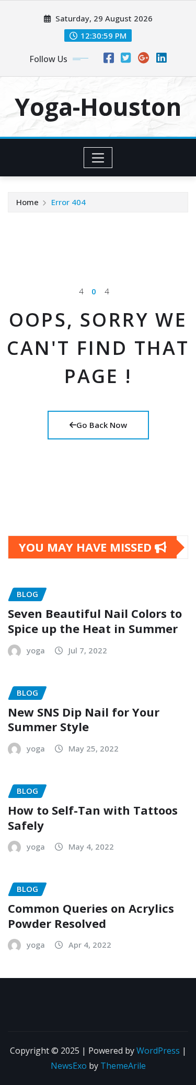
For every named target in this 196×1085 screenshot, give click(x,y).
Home (27, 202)
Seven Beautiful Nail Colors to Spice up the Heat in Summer (95, 620)
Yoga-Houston (98, 106)
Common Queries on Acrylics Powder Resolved (91, 915)
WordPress (158, 1050)
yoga (36, 650)
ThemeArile (123, 1065)
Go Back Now (101, 425)
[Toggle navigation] (98, 157)
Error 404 (68, 202)
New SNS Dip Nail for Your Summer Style (83, 719)
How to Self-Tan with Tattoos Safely (93, 817)
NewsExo (69, 1065)
